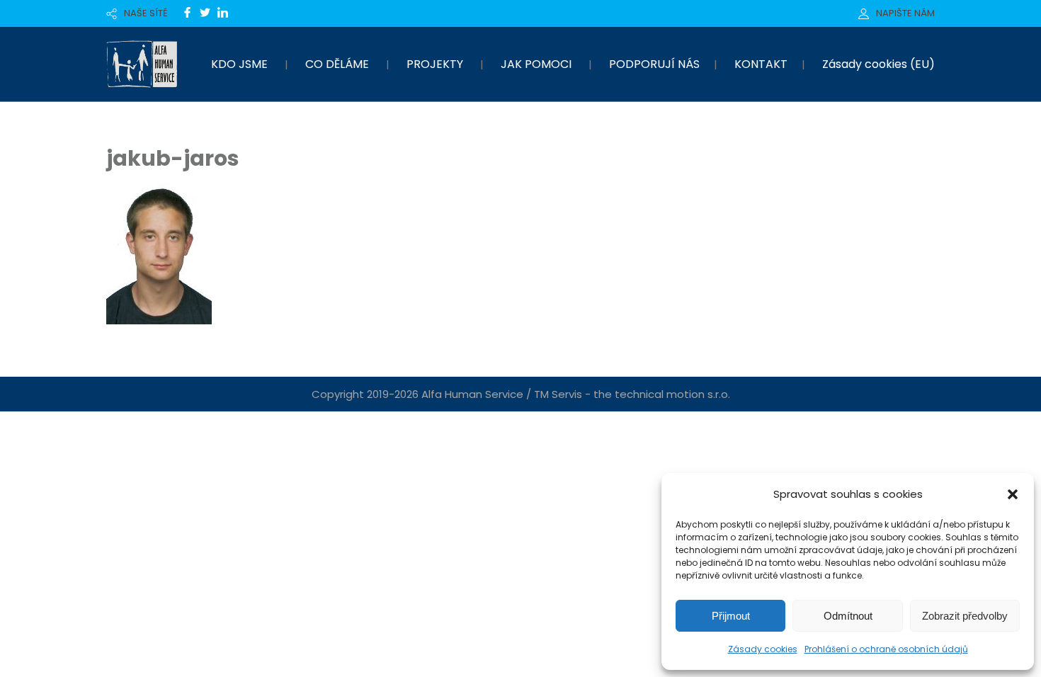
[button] (1013, 494)
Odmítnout (848, 616)
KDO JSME (239, 64)
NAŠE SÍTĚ (146, 13)
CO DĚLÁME (337, 64)
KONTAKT (760, 64)
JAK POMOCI (536, 64)
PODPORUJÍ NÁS (654, 64)
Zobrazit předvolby (965, 616)
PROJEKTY (434, 64)
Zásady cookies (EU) (878, 64)
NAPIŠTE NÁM (905, 13)
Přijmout (731, 616)
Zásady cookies (762, 649)
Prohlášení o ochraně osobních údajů (886, 649)
